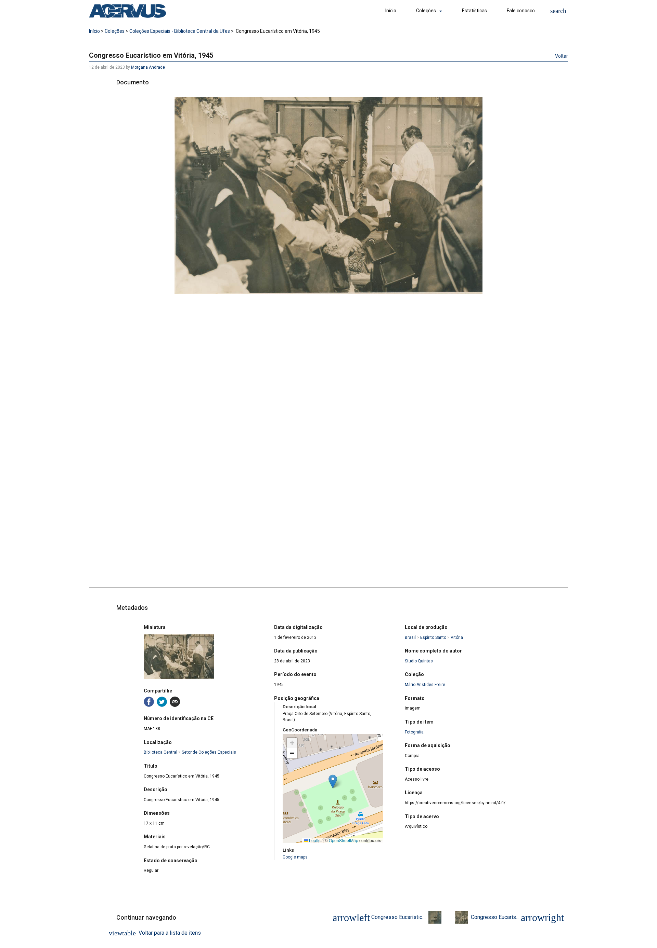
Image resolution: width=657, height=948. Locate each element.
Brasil (410, 637)
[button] (558, 10)
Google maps (295, 857)
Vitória (457, 637)
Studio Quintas (419, 661)
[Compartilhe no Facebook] (149, 702)
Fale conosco (521, 10)
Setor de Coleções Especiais (209, 752)
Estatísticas (474, 10)
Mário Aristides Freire (425, 684)
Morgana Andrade (148, 67)
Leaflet (315, 840)
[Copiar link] (175, 702)
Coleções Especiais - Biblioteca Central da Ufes (179, 31)
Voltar (561, 56)
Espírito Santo (433, 637)
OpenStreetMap (343, 840)
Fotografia (414, 732)
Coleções (426, 10)
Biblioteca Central (160, 752)
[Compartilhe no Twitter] (162, 702)
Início (390, 10)
